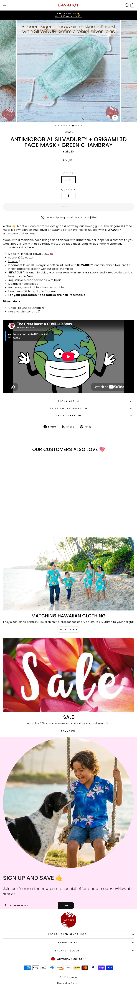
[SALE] (68, 675)
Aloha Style (68, 629)
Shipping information (68, 408)
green (68, 180)
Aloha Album (68, 401)
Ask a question (68, 415)
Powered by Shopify (68, 983)
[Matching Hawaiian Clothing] (68, 574)
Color (68, 173)
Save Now (68, 730)
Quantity (68, 189)
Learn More (67, 942)
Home (68, 132)
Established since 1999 (67, 934)
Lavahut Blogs (67, 950)
